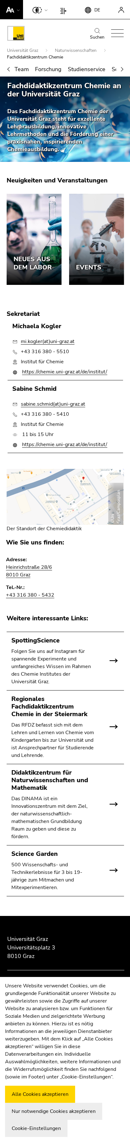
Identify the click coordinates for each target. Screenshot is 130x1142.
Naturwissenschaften (76, 50)
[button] (11, 9)
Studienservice (86, 69)
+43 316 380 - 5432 (30, 595)
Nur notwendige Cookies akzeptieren (54, 1111)
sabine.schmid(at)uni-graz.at (53, 404)
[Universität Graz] (16, 34)
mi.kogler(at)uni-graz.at (47, 341)
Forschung (48, 69)
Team (22, 69)
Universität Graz (23, 50)
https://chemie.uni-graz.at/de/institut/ (64, 371)
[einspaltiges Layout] (64, 9)
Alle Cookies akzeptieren (40, 1094)
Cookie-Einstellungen (36, 1128)
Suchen (97, 37)
